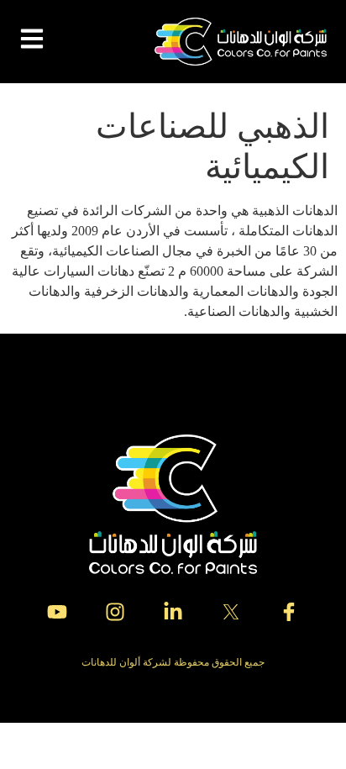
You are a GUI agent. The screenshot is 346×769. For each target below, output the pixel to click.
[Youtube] (57, 612)
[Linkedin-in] (173, 612)
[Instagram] (115, 612)
